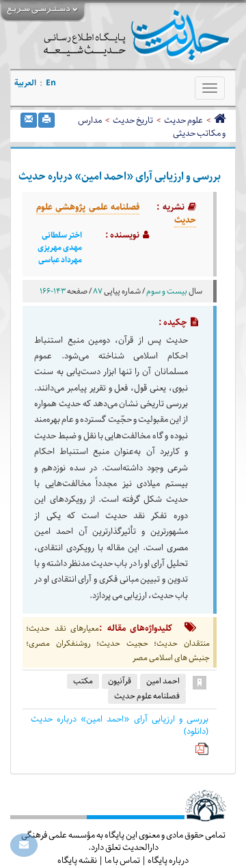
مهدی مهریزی (60, 248)
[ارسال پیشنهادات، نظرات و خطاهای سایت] (24, 845)
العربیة (25, 82)
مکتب (83, 680)
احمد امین (163, 680)
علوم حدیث (183, 120)
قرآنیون (119, 680)
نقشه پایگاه (77, 860)
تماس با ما (122, 860)
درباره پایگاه (168, 860)
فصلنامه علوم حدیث (147, 696)
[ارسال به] (28, 120)
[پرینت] (46, 120)
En (51, 82)
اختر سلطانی (62, 235)
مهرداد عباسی (60, 260)
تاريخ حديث (133, 120)
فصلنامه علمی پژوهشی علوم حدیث (116, 213)
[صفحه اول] (220, 120)
